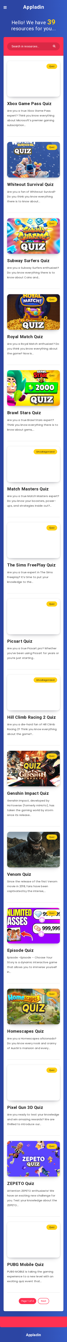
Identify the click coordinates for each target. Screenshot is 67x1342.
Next (43, 1301)
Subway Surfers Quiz (28, 260)
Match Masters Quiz (28, 489)
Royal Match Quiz (25, 336)
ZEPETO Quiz (20, 1183)
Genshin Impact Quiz (28, 793)
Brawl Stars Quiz (24, 412)
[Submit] (54, 46)
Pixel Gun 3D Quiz (25, 1107)
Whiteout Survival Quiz (30, 184)
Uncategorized (45, 451)
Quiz (51, 66)
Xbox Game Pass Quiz (29, 103)
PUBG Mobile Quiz (25, 1264)
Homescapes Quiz (25, 1031)
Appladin (33, 7)
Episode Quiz (20, 950)
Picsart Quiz (19, 641)
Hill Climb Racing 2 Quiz (31, 717)
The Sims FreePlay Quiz (31, 565)
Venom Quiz (19, 874)
